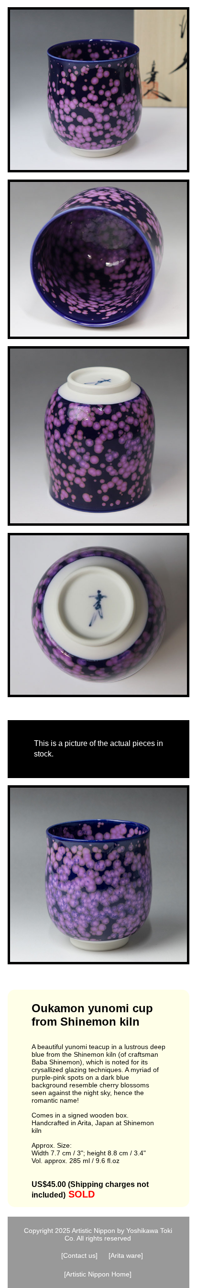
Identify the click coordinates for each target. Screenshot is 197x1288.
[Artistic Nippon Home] (97, 1274)
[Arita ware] (126, 1255)
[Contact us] (79, 1255)
